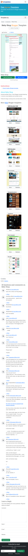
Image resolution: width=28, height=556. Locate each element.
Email (3, 529)
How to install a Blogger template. (10, 88)
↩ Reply (7, 294)
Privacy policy (17, 553)
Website (3, 534)
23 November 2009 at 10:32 (15, 422)
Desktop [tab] (5, 32)
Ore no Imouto (11, 170)
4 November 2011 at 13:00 (15, 484)
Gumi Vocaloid (11, 235)
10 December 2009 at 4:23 (13, 439)
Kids (6, 103)
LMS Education (11, 149)
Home (2, 21)
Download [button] (18, 123)
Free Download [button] (8, 77)
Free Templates (10, 7)
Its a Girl (10, 256)
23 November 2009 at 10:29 (15, 395)
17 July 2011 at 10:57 (13, 477)
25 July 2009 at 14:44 (13, 342)
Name (3, 524)
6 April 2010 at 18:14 (15, 469)
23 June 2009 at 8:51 (14, 289)
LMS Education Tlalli (13, 106)
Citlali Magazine (11, 127)
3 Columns (7, 21)
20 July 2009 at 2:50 (12, 335)
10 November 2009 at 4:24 (13, 370)
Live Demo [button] (21, 77)
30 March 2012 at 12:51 (13, 494)
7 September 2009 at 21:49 (14, 357)
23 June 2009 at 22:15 (17, 296)
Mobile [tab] (12, 32)
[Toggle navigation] (25, 2)
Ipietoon (6, 281)
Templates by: (5, 17)
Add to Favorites (14, 28)
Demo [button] (10, 123)
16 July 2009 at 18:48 (14, 328)
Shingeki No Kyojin (12, 192)
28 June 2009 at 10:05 (16, 304)
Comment (4, 508)
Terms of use (10, 553)
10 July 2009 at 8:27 (13, 318)
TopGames (10, 213)
